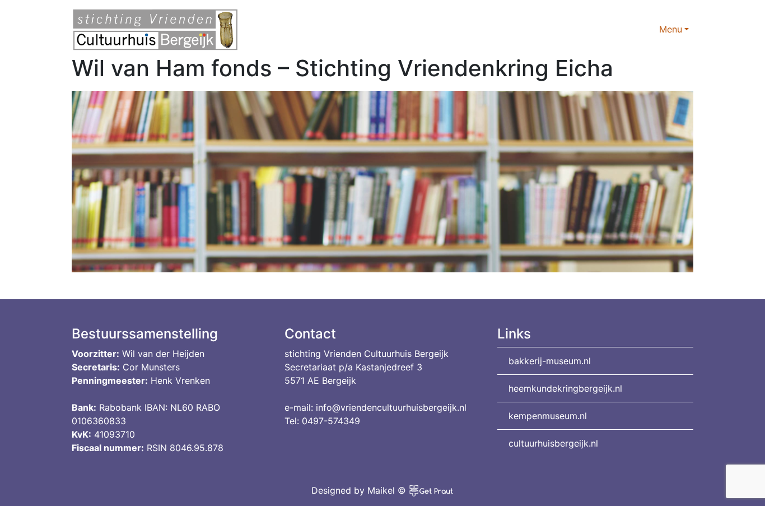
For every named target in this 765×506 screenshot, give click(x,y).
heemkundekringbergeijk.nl (565, 388)
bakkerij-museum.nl (550, 360)
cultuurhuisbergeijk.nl (553, 443)
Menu (670, 29)
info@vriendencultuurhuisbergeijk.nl (391, 407)
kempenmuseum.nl (548, 415)
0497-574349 (331, 420)
